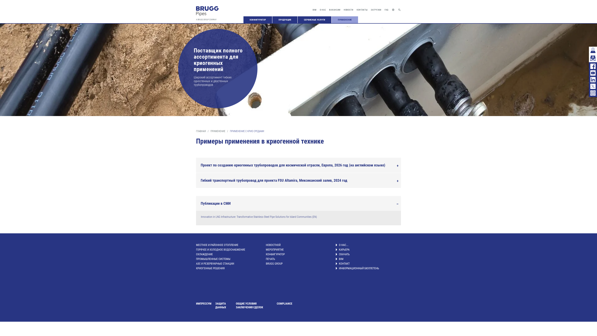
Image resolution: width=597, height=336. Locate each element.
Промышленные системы (213, 259)
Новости (348, 10)
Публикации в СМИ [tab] (216, 203)
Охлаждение (204, 254)
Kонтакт (344, 263)
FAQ (386, 10)
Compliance (284, 303)
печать (270, 259)
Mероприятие (275, 249)
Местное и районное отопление (217, 245)
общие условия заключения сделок (249, 305)
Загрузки (376, 10)
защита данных (220, 305)
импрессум (203, 303)
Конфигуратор (258, 20)
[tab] (298, 165)
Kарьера (344, 249)
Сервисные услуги (314, 20)
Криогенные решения (210, 268)
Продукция (285, 20)
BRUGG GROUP (274, 263)
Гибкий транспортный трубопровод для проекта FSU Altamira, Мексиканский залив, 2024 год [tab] (274, 180)
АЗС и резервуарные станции (215, 263)
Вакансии (334, 10)
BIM (315, 10)
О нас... (343, 245)
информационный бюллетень (359, 268)
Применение (345, 20)
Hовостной (273, 245)
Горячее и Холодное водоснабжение (220, 249)
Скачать (344, 254)
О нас (323, 10)
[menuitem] (257, 19)
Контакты (362, 10)
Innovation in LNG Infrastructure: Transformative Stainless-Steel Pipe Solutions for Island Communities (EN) (259, 216)
